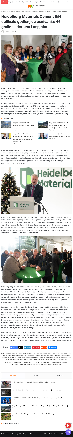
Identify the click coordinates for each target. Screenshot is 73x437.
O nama (56, 433)
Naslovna (5, 11)
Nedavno (36, 375)
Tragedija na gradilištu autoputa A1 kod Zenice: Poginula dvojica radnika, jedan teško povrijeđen (59, 125)
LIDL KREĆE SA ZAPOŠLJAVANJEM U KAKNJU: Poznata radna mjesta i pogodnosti (37, 398)
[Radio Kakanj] (36, 6)
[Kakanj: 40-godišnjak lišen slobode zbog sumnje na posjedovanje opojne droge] (6, 392)
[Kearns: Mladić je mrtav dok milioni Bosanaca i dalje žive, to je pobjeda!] (43, 136)
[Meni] (2, 7)
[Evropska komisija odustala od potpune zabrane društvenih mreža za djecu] (6, 124)
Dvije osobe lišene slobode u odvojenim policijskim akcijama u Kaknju (33, 382)
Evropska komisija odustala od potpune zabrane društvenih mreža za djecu (23, 125)
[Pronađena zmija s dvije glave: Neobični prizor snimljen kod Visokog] (6, 416)
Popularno (13, 375)
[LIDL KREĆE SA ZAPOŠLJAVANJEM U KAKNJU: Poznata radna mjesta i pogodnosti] (6, 400)
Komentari (60, 375)
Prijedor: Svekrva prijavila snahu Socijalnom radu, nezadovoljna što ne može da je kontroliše (33, 2)
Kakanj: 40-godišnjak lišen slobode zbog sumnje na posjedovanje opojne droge (36, 390)
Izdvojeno (11, 11)
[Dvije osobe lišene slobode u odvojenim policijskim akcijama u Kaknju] (6, 384)
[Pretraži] (71, 7)
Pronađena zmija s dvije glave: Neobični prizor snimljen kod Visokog (33, 414)
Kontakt (61, 433)
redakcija (7, 31)
